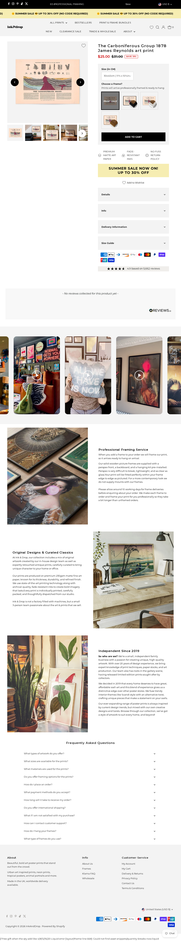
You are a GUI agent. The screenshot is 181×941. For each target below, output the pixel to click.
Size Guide (107, 243)
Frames (86, 869)
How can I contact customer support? (45, 823)
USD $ (165, 4)
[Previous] (54, 4)
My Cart (126, 869)
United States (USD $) (158, 909)
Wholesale (88, 878)
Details (105, 194)
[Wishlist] (151, 27)
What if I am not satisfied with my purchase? (49, 816)
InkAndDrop (33, 926)
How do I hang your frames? (40, 831)
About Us (87, 864)
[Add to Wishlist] (83, 45)
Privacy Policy (130, 878)
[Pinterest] (17, 4)
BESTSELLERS (83, 23)
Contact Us (128, 883)
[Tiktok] (22, 4)
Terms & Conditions (133, 888)
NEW (49, 31)
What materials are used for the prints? (46, 769)
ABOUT (128, 31)
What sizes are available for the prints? (46, 761)
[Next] (127, 4)
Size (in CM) (108, 69)
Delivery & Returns (132, 874)
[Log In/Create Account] (163, 27)
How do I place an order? (38, 785)
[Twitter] (26, 4)
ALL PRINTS (57, 23)
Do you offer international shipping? (45, 808)
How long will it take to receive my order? (47, 800)
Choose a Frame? (111, 83)
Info (103, 210)
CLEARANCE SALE (70, 31)
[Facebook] (8, 4)
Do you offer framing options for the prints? (48, 777)
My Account (128, 864)
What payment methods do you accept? (47, 792)
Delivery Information (114, 226)
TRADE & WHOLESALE (102, 31)
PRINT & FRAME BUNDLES (115, 23)
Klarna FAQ (88, 874)
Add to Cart (133, 136)
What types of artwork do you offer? (44, 754)
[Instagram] (13, 4)
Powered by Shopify (53, 926)
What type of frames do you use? (42, 839)
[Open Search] (157, 27)
